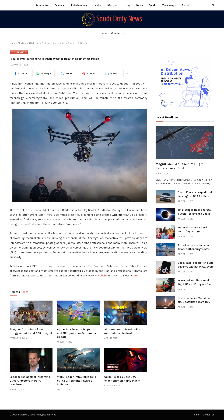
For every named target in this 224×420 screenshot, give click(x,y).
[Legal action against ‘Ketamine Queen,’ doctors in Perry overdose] (31, 360)
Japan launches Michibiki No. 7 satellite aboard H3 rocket (194, 300)
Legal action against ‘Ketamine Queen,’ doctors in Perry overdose (30, 380)
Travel (185, 5)
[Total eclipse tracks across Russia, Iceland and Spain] (165, 214)
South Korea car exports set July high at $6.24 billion (195, 194)
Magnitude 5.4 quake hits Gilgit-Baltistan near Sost (180, 166)
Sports (152, 5)
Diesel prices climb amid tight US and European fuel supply (195, 282)
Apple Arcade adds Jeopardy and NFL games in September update (76, 333)
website (102, 275)
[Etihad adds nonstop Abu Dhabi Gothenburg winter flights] (165, 249)
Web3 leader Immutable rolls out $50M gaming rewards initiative (76, 380)
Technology (169, 5)
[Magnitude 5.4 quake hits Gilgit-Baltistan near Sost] (185, 142)
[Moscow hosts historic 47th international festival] (125, 313)
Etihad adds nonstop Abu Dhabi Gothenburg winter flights (193, 247)
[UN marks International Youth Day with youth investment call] (165, 232)
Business (60, 5)
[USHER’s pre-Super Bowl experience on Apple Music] (125, 360)
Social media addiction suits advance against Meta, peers (196, 264)
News (139, 5)
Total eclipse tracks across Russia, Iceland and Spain (194, 211)
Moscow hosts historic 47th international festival (122, 331)
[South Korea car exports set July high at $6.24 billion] (165, 196)
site (135, 275)
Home (103, 33)
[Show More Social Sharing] (126, 73)
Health (97, 5)
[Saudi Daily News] (112, 19)
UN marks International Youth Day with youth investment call (192, 229)
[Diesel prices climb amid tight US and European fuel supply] (165, 285)
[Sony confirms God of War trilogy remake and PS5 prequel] (31, 313)
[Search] (212, 5)
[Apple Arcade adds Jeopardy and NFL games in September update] (78, 313)
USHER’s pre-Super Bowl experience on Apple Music (122, 378)
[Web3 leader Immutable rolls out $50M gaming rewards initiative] (78, 360)
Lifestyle (112, 5)
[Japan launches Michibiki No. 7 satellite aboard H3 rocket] (165, 302)
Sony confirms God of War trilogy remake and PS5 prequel (31, 331)
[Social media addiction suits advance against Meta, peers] (165, 267)
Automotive (42, 5)
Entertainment (79, 5)
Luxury (126, 5)
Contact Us (118, 33)
